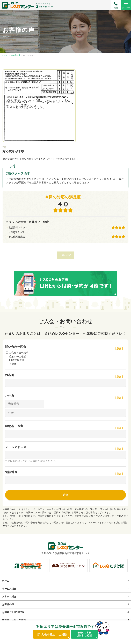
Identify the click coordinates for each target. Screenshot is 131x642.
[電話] (116, 5)
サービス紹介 (9, 588)
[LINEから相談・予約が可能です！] (65, 284)
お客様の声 (8, 604)
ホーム (5, 580)
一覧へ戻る (65, 255)
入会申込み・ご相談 (54, 634)
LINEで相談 (84, 634)
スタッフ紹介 (9, 596)
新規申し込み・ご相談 (14, 620)
